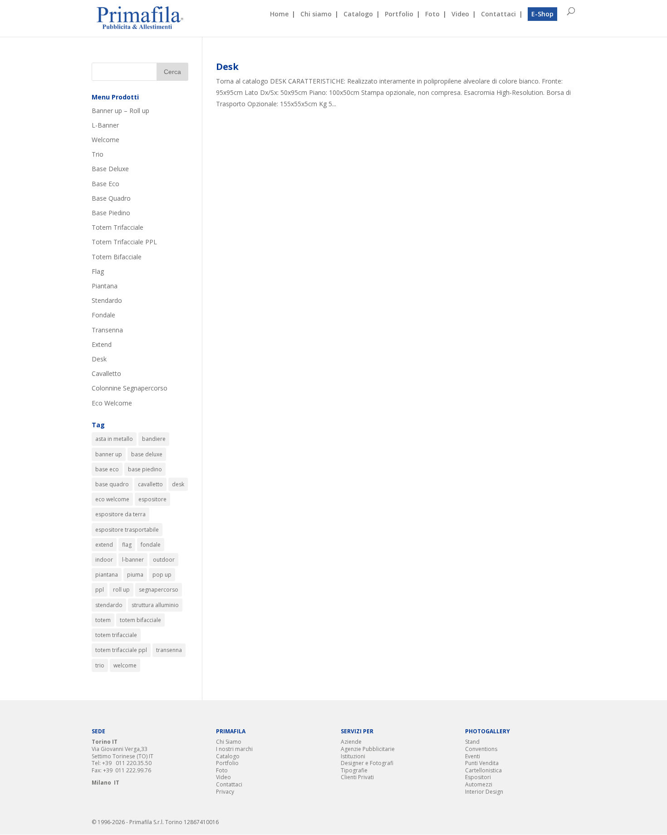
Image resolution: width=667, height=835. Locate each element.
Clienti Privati (357, 777)
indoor (104, 559)
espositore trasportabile (127, 530)
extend (104, 544)
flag (127, 544)
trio (99, 665)
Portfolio (399, 14)
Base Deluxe (110, 168)
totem (103, 620)
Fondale (103, 315)
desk (178, 484)
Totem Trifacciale (117, 227)
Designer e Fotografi (367, 763)
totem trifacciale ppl (121, 650)
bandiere (154, 439)
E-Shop (542, 14)
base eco (107, 469)
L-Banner (105, 125)
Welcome (105, 139)
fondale (151, 544)
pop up (162, 574)
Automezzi (478, 784)
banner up (108, 454)
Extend (102, 344)
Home (279, 14)
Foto (432, 14)
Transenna (107, 330)
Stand (472, 742)
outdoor (164, 559)
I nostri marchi (234, 749)
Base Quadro (111, 198)
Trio (97, 154)
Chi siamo (316, 14)
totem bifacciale (140, 620)
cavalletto (150, 484)
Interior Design (484, 791)
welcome (125, 665)
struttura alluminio (155, 605)
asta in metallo (114, 439)
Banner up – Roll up (120, 110)
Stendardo (107, 300)
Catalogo (358, 14)
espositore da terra (120, 514)
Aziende (351, 742)
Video (460, 14)
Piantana (105, 286)
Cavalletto (106, 373)
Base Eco (105, 183)
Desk (227, 66)
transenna (169, 650)
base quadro (112, 484)
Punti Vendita (482, 763)
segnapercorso (158, 589)
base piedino (145, 469)
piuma (135, 574)
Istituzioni (353, 756)
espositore (152, 499)
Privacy (225, 791)
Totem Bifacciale (117, 256)
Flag (98, 271)
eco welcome (112, 499)
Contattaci (498, 14)
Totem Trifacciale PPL (124, 241)
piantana (106, 574)
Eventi (472, 756)
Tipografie (354, 770)
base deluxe (146, 454)
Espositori (478, 777)
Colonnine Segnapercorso (129, 388)
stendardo (109, 605)
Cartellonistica (483, 770)
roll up (121, 589)
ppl (99, 589)
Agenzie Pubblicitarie (368, 749)
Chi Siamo (228, 742)
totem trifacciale (116, 635)
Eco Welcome (112, 403)
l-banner (133, 559)
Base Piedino (111, 212)
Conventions (481, 749)
